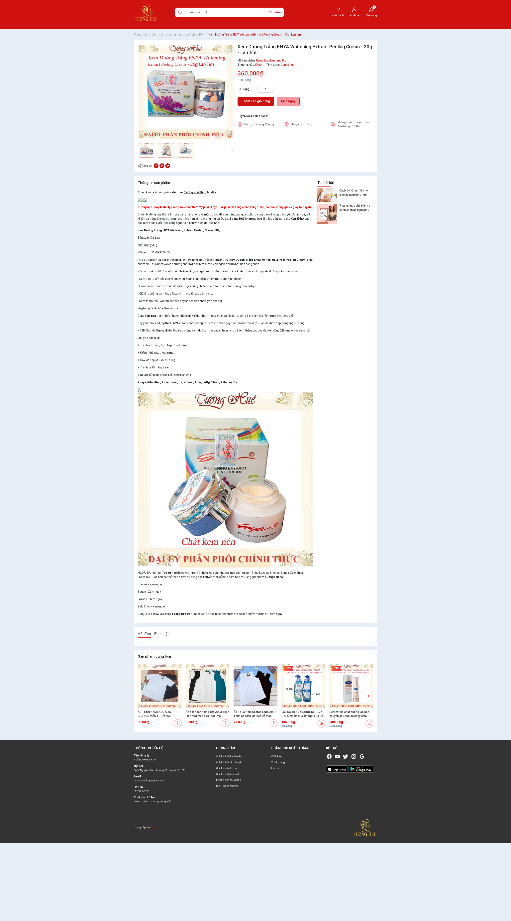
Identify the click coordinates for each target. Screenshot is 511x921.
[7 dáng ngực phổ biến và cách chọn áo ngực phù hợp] (327, 214)
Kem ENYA (297, 218)
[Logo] (365, 827)
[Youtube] (337, 756)
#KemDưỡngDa (172, 382)
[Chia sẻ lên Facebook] (156, 165)
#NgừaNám (211, 382)
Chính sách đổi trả (226, 768)
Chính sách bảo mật (227, 774)
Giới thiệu (276, 756)
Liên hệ (275, 768)
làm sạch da (164, 330)
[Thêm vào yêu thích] (229, 135)
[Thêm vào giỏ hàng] (369, 723)
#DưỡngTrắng (193, 382)
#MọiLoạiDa (229, 382)
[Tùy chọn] (177, 723)
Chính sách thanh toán (229, 756)
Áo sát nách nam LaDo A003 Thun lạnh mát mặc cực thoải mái (207, 714)
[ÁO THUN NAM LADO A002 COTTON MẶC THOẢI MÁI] (160, 686)
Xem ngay (156, 584)
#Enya (142, 382)
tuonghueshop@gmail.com (149, 780)
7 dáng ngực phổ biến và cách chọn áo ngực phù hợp (354, 208)
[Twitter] (346, 756)
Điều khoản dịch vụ (227, 785)
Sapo (154, 827)
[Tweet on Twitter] (167, 165)
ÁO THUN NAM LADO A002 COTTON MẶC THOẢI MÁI (154, 714)
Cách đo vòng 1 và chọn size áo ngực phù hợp (354, 192)
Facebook (199, 613)
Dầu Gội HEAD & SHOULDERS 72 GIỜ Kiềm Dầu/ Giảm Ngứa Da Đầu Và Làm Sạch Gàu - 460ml (303, 714)
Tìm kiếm (275, 12)
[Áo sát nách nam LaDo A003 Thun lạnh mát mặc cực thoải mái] (208, 686)
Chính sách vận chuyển (229, 762)
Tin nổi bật (325, 183)
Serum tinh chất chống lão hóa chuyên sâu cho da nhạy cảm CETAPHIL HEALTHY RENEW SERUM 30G (349, 714)
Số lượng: (244, 89)
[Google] (362, 756)
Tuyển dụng (278, 762)
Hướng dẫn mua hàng (228, 779)
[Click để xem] (185, 92)
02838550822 (141, 791)
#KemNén (153, 382)
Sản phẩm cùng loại (154, 656)
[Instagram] (354, 756)
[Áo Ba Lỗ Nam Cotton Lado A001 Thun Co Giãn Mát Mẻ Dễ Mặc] (255, 686)
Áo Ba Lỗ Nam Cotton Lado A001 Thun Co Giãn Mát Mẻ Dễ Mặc (255, 714)
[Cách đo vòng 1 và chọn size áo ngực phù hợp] (327, 195)
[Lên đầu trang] (504, 908)
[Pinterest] (161, 165)
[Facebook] (329, 756)
